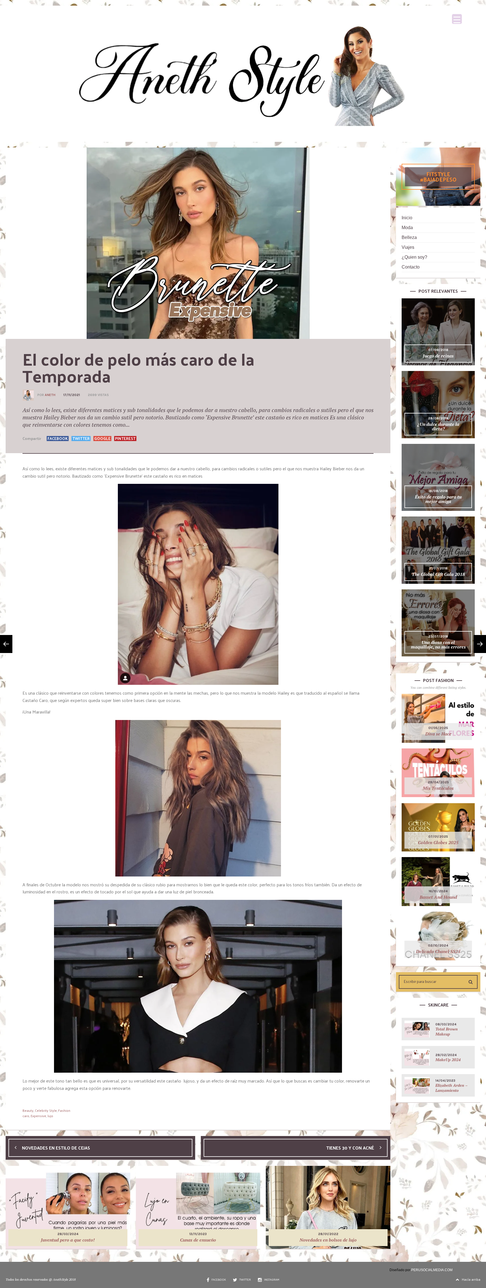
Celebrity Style (46, 1110)
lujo (50, 1116)
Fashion (64, 1110)
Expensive (38, 1116)
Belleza (409, 237)
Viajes (408, 247)
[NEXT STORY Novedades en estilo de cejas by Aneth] (6, 644)
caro (25, 1116)
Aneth (50, 395)
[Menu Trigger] (457, 19)
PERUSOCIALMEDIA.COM (432, 1270)
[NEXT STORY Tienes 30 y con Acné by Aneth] (480, 644)
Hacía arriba (471, 1279)
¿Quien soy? (414, 257)
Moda (407, 227)
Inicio (407, 217)
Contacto (411, 267)
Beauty (27, 1110)
